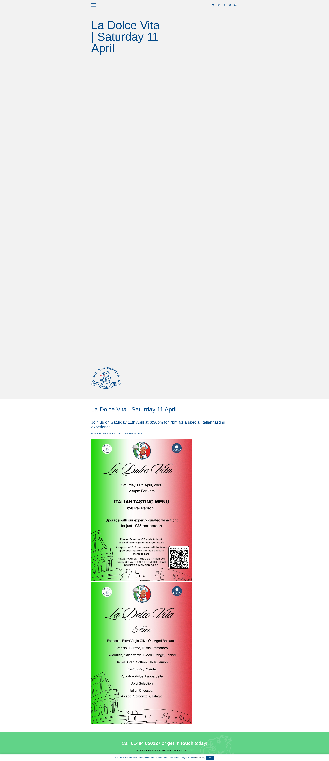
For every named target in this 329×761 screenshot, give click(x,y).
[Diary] (213, 5)
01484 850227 (146, 743)
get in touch (180, 743)
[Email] (218, 5)
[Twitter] (230, 5)
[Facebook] (224, 5)
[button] (93, 5)
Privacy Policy (199, 758)
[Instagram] (235, 5)
